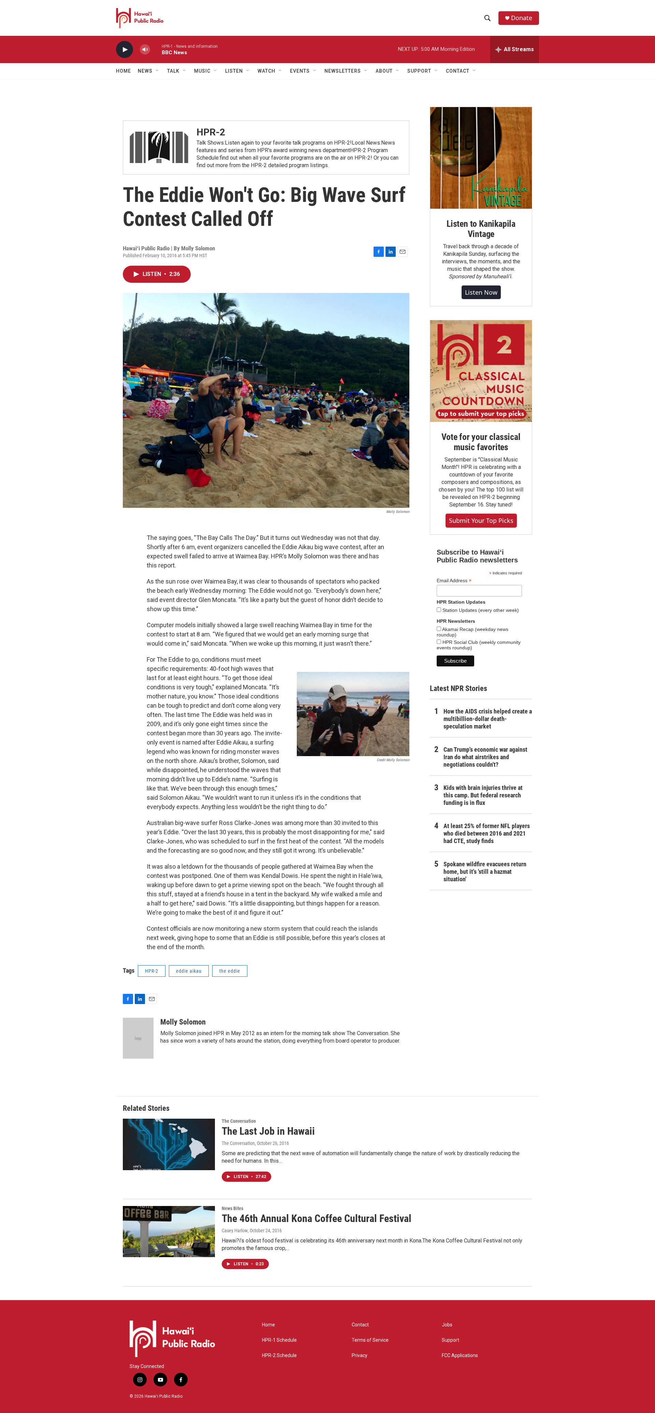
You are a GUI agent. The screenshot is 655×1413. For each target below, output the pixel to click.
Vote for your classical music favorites (480, 442)
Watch (266, 71)
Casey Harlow (235, 1230)
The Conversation (239, 1121)
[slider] (156, 49)
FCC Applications (460, 1355)
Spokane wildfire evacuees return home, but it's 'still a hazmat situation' (484, 871)
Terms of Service (370, 1340)
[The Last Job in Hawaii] (169, 1144)
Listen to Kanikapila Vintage (481, 229)
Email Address (454, 580)
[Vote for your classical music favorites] (481, 371)
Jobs (447, 1324)
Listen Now (481, 292)
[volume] (145, 49)
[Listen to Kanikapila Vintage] (481, 158)
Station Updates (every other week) (480, 610)
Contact (360, 1324)
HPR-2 (210, 132)
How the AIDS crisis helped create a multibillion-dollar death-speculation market (487, 719)
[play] (124, 50)
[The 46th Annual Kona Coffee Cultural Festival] (169, 1231)
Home (123, 71)
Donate (521, 17)
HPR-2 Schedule (279, 1355)
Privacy (359, 1355)
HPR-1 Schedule (279, 1340)
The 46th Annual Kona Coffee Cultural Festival (316, 1218)
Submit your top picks (481, 520)
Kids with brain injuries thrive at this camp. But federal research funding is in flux (483, 795)
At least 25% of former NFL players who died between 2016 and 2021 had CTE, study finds (486, 833)
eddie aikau (189, 971)
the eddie (229, 971)
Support (450, 1340)
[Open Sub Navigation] (157, 71)
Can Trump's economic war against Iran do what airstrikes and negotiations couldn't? (485, 757)
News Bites (232, 1208)
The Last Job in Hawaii (268, 1131)
